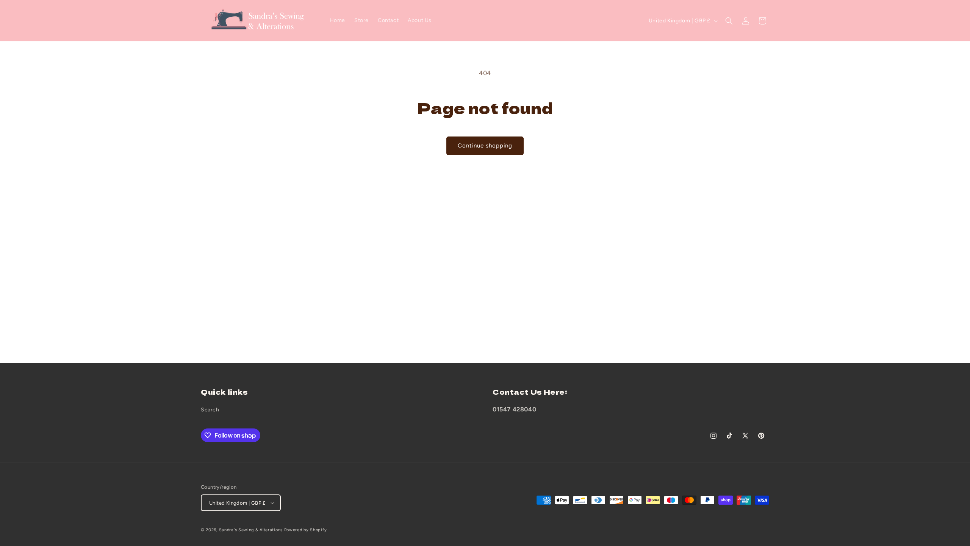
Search (210, 409)
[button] (729, 21)
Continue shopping (485, 145)
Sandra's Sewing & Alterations (251, 529)
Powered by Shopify (305, 529)
